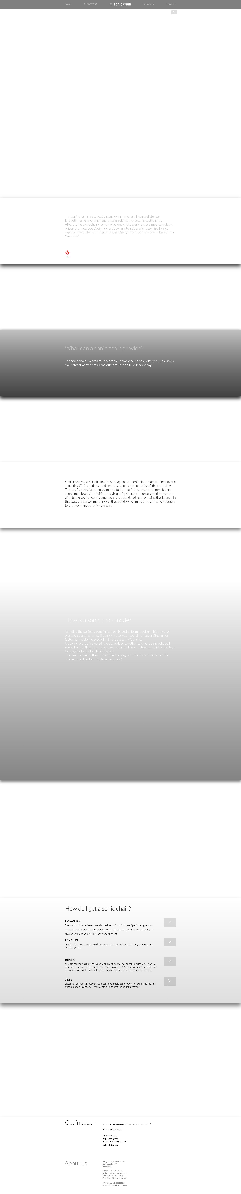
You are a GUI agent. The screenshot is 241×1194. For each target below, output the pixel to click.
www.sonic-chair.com (116, 1175)
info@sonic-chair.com (118, 1178)
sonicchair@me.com (110, 1145)
